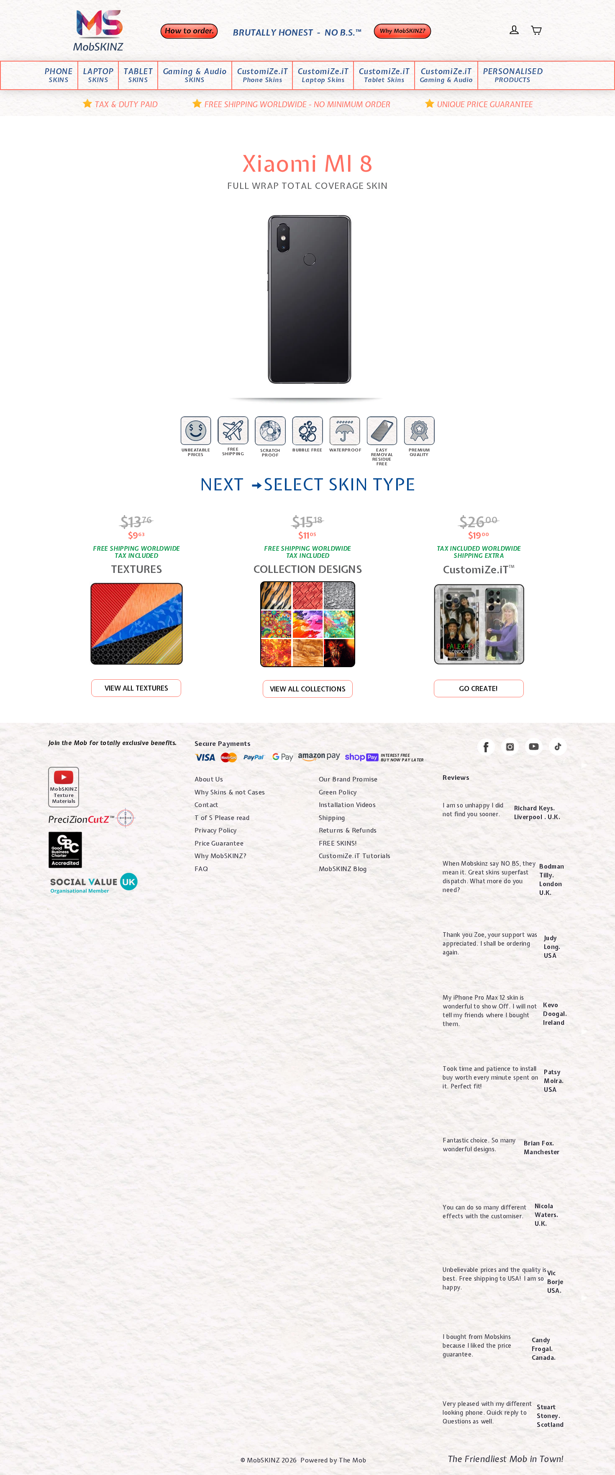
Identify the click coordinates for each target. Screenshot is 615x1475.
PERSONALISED (513, 75)
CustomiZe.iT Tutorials (355, 856)
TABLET (138, 75)
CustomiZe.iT (262, 75)
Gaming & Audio (195, 75)
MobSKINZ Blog (343, 869)
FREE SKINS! (338, 843)
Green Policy (338, 792)
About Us (209, 779)
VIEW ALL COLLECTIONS (308, 689)
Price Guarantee (219, 843)
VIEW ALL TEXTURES (136, 688)
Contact (207, 805)
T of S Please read (222, 818)
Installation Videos (347, 805)
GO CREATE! (478, 688)
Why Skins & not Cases (230, 792)
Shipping (332, 818)
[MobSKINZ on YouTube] (534, 748)
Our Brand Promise (348, 779)
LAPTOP (98, 75)
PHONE (58, 75)
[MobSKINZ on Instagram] (510, 748)
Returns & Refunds (348, 830)
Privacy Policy (216, 830)
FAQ (201, 869)
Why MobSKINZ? (221, 856)
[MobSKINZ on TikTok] (558, 748)
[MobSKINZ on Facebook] (486, 748)
